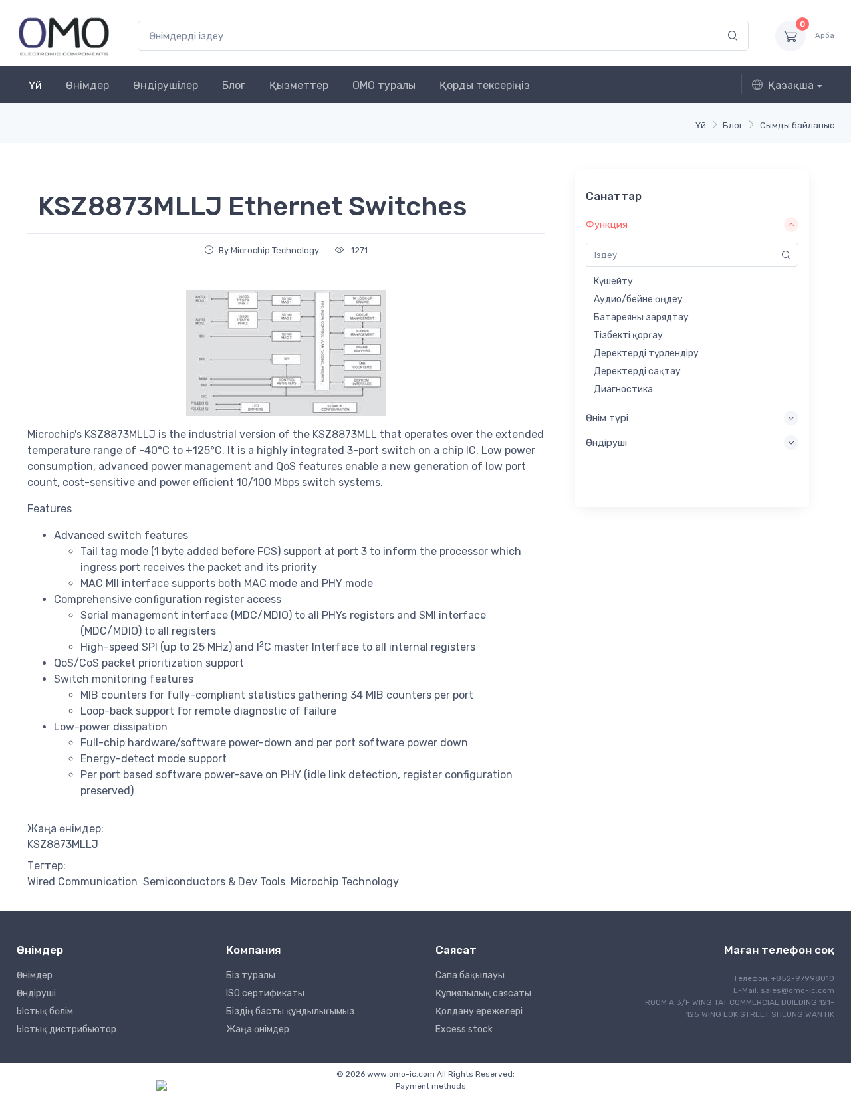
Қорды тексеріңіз (484, 85)
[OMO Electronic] (64, 35)
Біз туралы (250, 975)
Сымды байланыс (797, 125)
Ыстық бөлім (45, 1011)
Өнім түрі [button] (607, 418)
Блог (233, 85)
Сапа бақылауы (470, 975)
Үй (35, 85)
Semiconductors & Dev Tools (214, 881)
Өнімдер (87, 85)
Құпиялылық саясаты (483, 993)
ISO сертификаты (265, 993)
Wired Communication (82, 881)
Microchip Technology (345, 881)
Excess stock (464, 1029)
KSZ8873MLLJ (62, 844)
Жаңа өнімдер (257, 1029)
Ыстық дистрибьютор (66, 1029)
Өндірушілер (165, 85)
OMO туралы (384, 85)
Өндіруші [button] (606, 443)
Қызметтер (298, 85)
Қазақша (791, 85)
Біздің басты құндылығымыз (290, 1011)
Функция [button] (607, 225)
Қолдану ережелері (479, 1011)
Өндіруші (36, 993)
